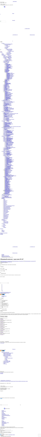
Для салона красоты (9, 60)
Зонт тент (5, 213)
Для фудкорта (5, 89)
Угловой (8, 68)
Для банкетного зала (6, 84)
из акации (6, 143)
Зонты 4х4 (5, 203)
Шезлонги (3, 219)
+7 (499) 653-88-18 (2, 380)
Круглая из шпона (6, 130)
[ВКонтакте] (4, 294)
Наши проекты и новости (5, 422)
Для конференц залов (6, 86)
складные (8, 121)
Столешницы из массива (8, 107)
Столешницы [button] (10, 105)
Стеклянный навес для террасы (11, 147)
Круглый (5, 105)
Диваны (5, 62)
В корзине (4, 292)
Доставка (3, 197)
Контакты (1, 234)
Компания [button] (3, 195)
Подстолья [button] (8, 100)
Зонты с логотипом (6, 214)
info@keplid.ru (15, 1)
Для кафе (8, 156)
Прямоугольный (7, 87)
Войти (13, 13)
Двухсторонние (9, 155)
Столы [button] (7, 81)
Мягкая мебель (6, 56)
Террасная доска (7, 128)
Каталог (1, 52)
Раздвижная (6, 173)
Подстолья (5, 122)
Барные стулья (5, 118)
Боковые (6, 180)
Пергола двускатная (8, 166)
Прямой (9, 58)
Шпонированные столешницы (9, 111)
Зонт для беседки (6, 212)
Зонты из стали (6, 210)
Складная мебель (6, 221)
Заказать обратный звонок (11, 381)
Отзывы (3, 231)
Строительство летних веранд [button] (17, 126)
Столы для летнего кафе (8, 90)
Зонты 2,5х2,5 (5, 200)
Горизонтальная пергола (8, 162)
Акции (3, 424)
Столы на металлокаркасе (8, 89)
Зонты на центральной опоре (9, 176)
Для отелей (5, 61)
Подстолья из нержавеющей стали (8, 123)
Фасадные (6, 196)
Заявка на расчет (8, 292)
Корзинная (6, 187)
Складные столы (7, 88)
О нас (2, 420)
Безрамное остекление (8, 159)
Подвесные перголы (8, 171)
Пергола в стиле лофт (8, 165)
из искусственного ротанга (10, 119)
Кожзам (6, 80)
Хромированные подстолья (9, 102)
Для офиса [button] (8, 54)
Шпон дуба (5, 133)
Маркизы (5, 176)
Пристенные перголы (8, 172)
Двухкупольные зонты (7, 207)
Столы (3, 100)
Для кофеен (6, 68)
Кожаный (9, 56)
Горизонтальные (7, 183)
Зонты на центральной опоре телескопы (10, 175)
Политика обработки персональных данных (22, 381)
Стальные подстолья (8, 104)
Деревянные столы (6, 103)
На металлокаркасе (7, 83)
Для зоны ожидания (6, 85)
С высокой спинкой (11, 51)
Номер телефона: (2, 430)
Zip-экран (8, 149)
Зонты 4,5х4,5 (5, 204)
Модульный (10, 50)
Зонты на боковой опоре (8, 177)
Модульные (6, 82)
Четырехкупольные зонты (8, 178)
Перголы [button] (6, 129)
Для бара (6, 106)
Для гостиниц (9, 52)
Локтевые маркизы (7, 188)
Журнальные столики (8, 83)
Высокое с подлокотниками (10, 73)
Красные (8, 62)
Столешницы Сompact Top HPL (8, 132)
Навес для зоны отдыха (10, 136)
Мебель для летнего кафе (7, 137)
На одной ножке (7, 86)
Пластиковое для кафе (10, 76)
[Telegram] (1, 294)
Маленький (8, 75)
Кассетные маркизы (8, 186)
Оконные (6, 193)
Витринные (6, 181)
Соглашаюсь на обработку (8, 434)
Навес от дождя (9, 163)
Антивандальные (6, 113)
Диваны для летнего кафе (7, 139)
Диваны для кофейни (8, 65)
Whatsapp (1, 6)
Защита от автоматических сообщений (5, 432)
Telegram (2, 6)
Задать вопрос (6, 381)
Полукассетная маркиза (8, 194)
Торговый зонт (6, 218)
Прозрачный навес (9, 145)
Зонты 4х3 (5, 202)
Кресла (4, 90)
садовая (8, 120)
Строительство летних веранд (6, 151)
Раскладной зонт (6, 217)
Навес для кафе (9, 162)
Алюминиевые (7, 158)
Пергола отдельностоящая (8, 170)
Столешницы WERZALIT (7, 135)
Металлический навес (8, 191)
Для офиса (6, 59)
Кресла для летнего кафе (8, 116)
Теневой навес (7, 195)
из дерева (8, 118)
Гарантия (3, 425)
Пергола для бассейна (8, 167)
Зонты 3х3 (5, 201)
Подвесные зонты (6, 216)
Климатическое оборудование (8, 197)
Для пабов (5, 87)
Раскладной (8, 77)
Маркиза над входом (8, 189)
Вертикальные (9, 151)
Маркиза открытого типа (8, 190)
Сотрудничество (4, 423)
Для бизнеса (5, 60)
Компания (1, 228)
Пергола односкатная (10, 141)
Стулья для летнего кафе (7, 148)
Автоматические (9, 150)
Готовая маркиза (9, 154)
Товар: (1, 431)
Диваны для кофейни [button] (10, 49)
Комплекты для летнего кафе (7, 141)
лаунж (6, 145)
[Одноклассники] (0, 294)
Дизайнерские (5, 116)
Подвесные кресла (6, 149)
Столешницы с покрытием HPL (9, 108)
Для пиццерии (5, 88)
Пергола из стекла (7, 168)
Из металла (6, 163)
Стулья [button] (7, 91)
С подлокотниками (7, 98)
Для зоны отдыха (9, 53)
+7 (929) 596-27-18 (7, 380)
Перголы (5, 155)
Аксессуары (5, 150)
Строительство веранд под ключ (8, 154)
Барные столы (5, 108)
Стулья (3, 111)
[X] (3, 294)
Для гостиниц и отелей (10, 74)
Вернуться (13, 349)
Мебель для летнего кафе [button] (14, 113)
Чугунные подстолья (6, 125)
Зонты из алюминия (6, 211)
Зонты (3, 198)
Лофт (7, 63)
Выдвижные (7, 182)
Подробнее (1, 319)
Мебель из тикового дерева (7, 353)
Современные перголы (10, 146)
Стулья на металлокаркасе (7, 120)
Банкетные (5, 114)
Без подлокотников (7, 64)
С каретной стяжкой (8, 97)
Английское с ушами (8, 92)
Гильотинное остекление (10, 133)
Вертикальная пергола (8, 160)
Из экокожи (9, 55)
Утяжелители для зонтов (7, 209)
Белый (4, 102)
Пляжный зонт (6, 215)
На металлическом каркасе (10, 75)
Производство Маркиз (8, 127)
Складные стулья (6, 222)
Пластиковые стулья (6, 119)
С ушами (8, 79)
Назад (3, 53)
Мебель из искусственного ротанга (10, 114)
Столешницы (4, 127)
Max (4, 6)
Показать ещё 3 (7, 112)
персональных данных (12, 434)
